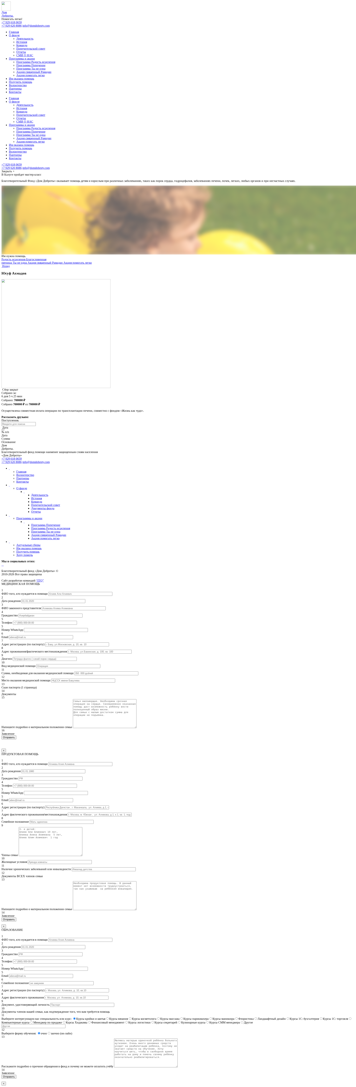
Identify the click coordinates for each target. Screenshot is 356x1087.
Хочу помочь (24, 555)
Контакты (15, 92)
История (21, 42)
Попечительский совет (30, 48)
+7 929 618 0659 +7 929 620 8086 (11, 24)
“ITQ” (40, 580)
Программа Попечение (30, 65)
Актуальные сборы (28, 545)
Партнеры (15, 88)
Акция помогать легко (30, 75)
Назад (5, 266)
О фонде (14, 35)
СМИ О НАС (24, 55)
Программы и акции (22, 58)
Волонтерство (18, 85)
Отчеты (21, 52)
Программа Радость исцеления (35, 62)
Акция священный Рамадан (33, 72)
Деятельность (24, 38)
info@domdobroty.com (36, 25)
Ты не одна (20, 262)
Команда (21, 45)
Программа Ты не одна (30, 68)
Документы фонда (42, 508)
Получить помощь (20, 82)
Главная (14, 32)
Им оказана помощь (21, 78)
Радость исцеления (13, 259)
